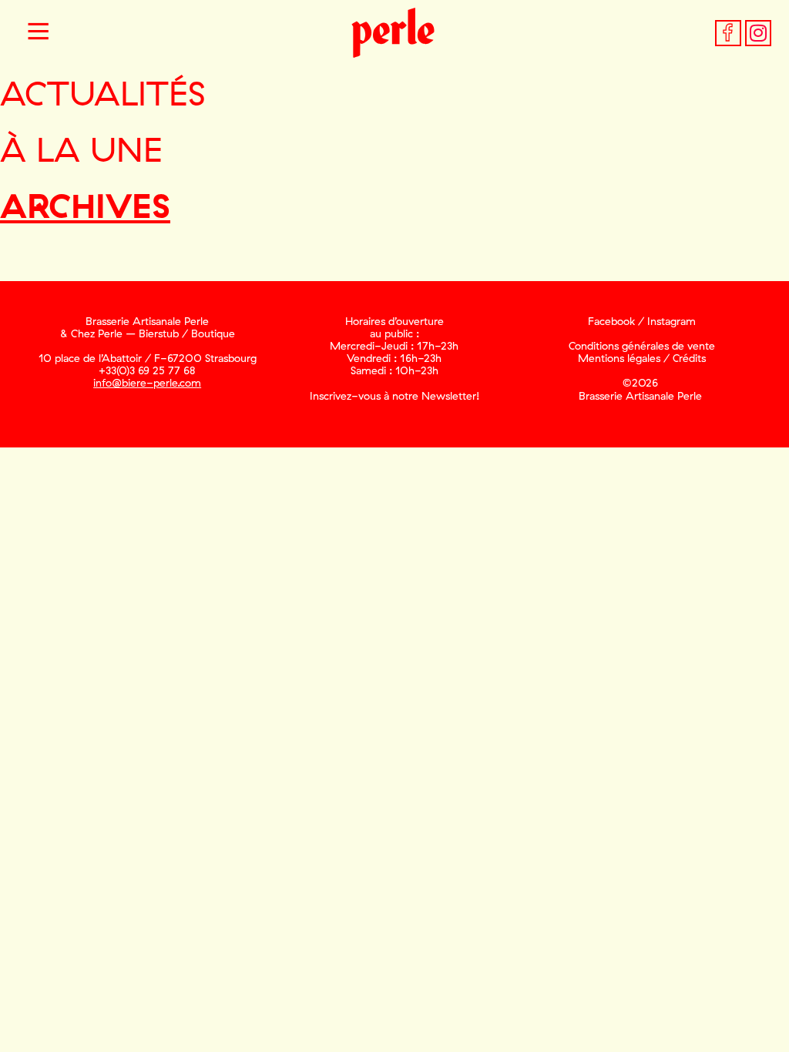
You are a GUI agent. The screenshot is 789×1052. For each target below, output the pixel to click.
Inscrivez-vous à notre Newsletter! (394, 396)
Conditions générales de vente (642, 346)
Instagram (671, 321)
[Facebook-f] (728, 33)
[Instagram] (758, 33)
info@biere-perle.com (147, 383)
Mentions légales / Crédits (642, 358)
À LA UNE (81, 149)
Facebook (611, 321)
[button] (38, 33)
